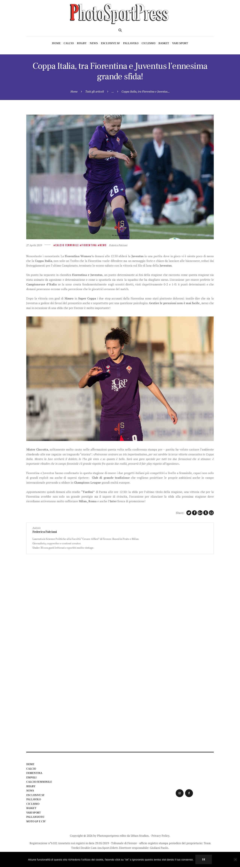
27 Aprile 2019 (34, 245)
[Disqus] (120, 601)
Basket (31, 808)
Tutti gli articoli (94, 91)
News (103, 245)
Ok (203, 859)
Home (74, 91)
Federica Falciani (118, 245)
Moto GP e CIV (36, 821)
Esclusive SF (35, 795)
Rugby (30, 786)
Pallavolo (33, 799)
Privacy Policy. (161, 835)
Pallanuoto (35, 817)
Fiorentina (89, 245)
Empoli (31, 777)
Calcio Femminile (67, 245)
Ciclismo (32, 804)
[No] (235, 859)
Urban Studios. (140, 835)
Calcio (31, 769)
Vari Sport (33, 812)
